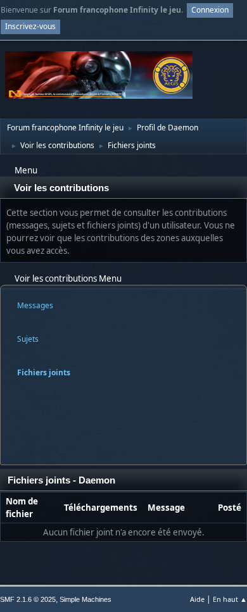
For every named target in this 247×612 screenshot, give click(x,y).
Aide (197, 599)
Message (166, 507)
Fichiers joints (43, 372)
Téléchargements (100, 507)
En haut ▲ (230, 599)
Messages (35, 305)
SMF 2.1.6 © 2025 (28, 599)
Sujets (28, 339)
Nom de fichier (22, 508)
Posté (229, 507)
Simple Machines (85, 599)
